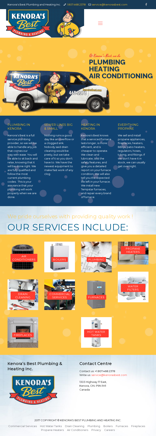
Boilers (108, 426)
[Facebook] (146, 4)
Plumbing (94, 426)
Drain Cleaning (74, 426)
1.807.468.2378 (76, 4)
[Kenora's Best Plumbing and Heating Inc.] (45, 23)
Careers (109, 430)
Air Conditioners (77, 430)
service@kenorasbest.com (109, 4)
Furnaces (122, 426)
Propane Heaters (52, 430)
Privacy (96, 430)
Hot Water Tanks (51, 426)
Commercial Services (22, 426)
